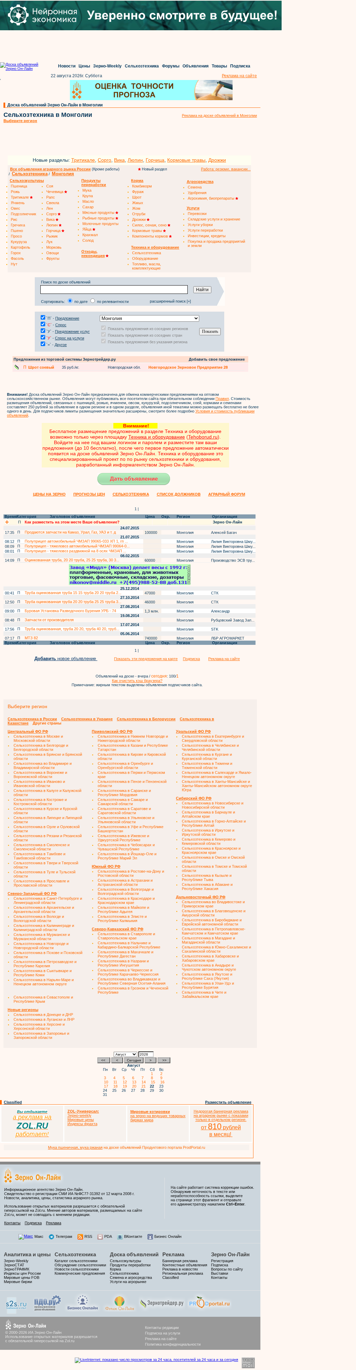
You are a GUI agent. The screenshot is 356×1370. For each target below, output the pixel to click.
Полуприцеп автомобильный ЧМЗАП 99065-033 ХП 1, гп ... (76, 541)
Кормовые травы (186, 160)
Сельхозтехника (142, 66)
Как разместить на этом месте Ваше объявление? (72, 522)
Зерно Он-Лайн (230, 1254)
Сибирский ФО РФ (193, 798)
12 (126, 1082)
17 (107, 1086)
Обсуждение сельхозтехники (80, 1265)
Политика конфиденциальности (173, 1344)
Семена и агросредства (131, 1277)
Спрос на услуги (69, 338)
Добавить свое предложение (217, 359)
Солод (88, 240)
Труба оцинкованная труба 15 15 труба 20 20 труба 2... (73, 593)
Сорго (104, 160)
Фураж (138, 192)
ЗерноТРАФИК (16, 1269)
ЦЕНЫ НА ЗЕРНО (49, 494)
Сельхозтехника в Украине (87, 719)
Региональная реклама (182, 1273)
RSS (88, 1236)
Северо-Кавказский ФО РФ (117, 929)
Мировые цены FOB (21, 1277)
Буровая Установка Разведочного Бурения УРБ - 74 (70, 611)
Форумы (170, 66)
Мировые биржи (18, 1282)
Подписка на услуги (162, 1333)
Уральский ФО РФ (193, 731)
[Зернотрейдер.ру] (162, 1310)
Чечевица (55, 192)
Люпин (135, 160)
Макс (38, 1236)
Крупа (87, 196)
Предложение (67, 318)
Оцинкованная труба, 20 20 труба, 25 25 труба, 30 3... (72, 560)
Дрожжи (217, 160)
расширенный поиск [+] (170, 301)
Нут (14, 264)
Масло (88, 201)
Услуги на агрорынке (128, 1282)
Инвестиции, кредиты (207, 236)
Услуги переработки (205, 230)
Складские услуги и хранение (214, 219)
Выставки (219, 1273)
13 (135, 1082)
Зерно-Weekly (107, 66)
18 (116, 1086)
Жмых (137, 203)
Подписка (240, 66)
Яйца (87, 229)
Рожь (15, 192)
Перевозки (197, 213)
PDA (108, 1236)
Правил (222, 398)
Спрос (60, 325)
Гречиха (18, 225)
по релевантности (113, 301)
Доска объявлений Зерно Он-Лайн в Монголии (55, 105)
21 (144, 1086)
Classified (13, 1102)
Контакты (12, 1223)
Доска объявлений (134, 1254)
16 (163, 1082)
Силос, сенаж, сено (150, 225)
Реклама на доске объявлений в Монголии (219, 115)
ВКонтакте (133, 1236)
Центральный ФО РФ (28, 731)
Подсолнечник (23, 214)
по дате (81, 301)
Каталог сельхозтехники (76, 1261)
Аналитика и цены (27, 1254)
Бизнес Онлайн (167, 1236)
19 (126, 1086)
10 (107, 1082)
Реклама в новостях (180, 1269)
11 (116, 1082)
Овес (15, 208)
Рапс (50, 197)
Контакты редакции (162, 1327)
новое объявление (65, 658)
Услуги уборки (200, 225)
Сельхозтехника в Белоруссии (146, 719)
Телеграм (64, 1236)
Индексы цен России (22, 1273)
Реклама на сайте (239, 75)
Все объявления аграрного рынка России (50, 169)
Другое (61, 345)
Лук (49, 242)
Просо (16, 236)
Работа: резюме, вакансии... (226, 169)
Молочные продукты (100, 224)
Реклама (53, 1223)
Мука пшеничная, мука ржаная (75, 1147)
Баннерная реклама (179, 1261)
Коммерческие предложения (80, 1273)
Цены (84, 66)
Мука (86, 190)
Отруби (138, 214)
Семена (195, 187)
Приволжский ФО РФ (112, 731)
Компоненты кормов (150, 236)
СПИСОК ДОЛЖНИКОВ (179, 494)
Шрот (136, 197)
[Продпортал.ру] (209, 1310)
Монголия (63, 173)
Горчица (155, 160)
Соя (49, 186)
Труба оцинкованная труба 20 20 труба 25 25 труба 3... (73, 602)
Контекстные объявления (184, 1265)
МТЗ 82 (31, 638)
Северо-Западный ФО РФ (32, 893)
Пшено (17, 231)
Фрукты (52, 258)
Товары (219, 66)
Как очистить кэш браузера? (137, 681)
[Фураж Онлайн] (120, 1310)
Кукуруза (19, 242)
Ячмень (18, 203)
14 (144, 1082)
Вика (119, 160)
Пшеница (19, 186)
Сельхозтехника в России (32, 719)
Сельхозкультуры (125, 1261)
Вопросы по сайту (227, 1269)
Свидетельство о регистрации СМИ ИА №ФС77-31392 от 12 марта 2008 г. (69, 1194)
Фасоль (17, 258)
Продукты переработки (130, 1265)
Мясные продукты (98, 212)
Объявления (196, 66)
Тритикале (83, 160)
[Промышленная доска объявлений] (48, 1311)
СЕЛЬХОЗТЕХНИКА (131, 494)
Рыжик (52, 236)
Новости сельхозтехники (77, 1269)
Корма (115, 1269)
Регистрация (222, 1261)
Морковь (54, 247)
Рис (14, 219)
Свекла (52, 203)
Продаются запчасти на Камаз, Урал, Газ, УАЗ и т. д (70, 532)
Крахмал (90, 235)
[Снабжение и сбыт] (17, 1313)
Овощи (52, 253)
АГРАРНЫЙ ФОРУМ (226, 494)
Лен (49, 208)
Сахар (88, 207)
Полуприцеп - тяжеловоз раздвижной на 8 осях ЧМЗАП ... (75, 551)
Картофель (20, 247)
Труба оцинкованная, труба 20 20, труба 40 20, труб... (72, 629)
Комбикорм (142, 186)
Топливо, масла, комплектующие (146, 266)
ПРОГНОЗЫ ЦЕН (89, 494)
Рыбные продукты (98, 218)
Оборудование (145, 258)
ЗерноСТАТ (14, 1265)
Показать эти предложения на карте (146, 659)
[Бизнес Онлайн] (82, 1310)
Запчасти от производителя (49, 620)
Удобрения (197, 193)
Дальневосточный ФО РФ (200, 897)
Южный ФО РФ (106, 866)
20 (135, 1086)
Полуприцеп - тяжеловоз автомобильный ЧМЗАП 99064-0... (77, 546)
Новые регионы (23, 1010)
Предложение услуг (72, 331)
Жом (136, 208)
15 (154, 1082)
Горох (16, 253)
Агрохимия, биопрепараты (211, 198)
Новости (66, 66)
